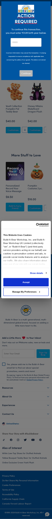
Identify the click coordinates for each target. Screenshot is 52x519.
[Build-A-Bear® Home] (26, 8)
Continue (26, 73)
